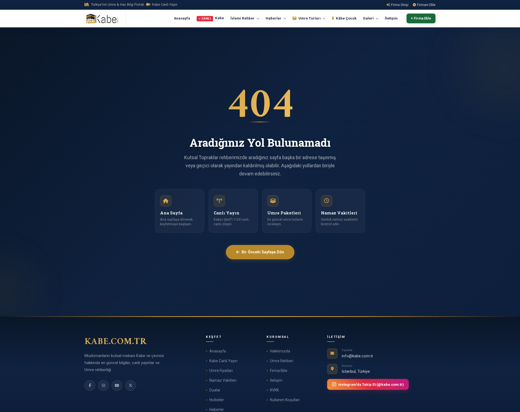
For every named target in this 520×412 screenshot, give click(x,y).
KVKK (274, 390)
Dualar (214, 390)
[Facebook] (89, 385)
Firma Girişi (399, 5)
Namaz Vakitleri (222, 380)
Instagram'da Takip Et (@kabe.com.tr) (371, 384)
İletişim (391, 18)
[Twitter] (130, 385)
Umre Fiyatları (221, 370)
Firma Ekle (278, 370)
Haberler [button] (274, 18)
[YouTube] (117, 385)
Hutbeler (216, 400)
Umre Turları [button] (309, 18)
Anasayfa (182, 18)
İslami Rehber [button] (242, 18)
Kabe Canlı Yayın (223, 361)
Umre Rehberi (281, 361)
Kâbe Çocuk (345, 18)
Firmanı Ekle (426, 5)
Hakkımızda (280, 351)
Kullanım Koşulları (285, 400)
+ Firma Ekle (421, 19)
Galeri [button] (369, 18)
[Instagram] (103, 385)
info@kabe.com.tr (357, 356)
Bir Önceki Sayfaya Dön (263, 252)
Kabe (213, 18)
